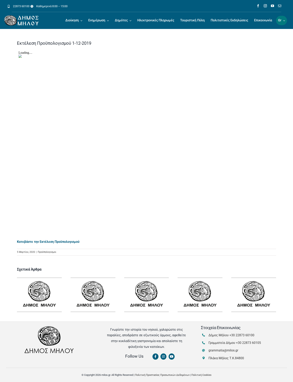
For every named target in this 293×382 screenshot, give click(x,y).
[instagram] (265, 5)
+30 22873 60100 (241, 335)
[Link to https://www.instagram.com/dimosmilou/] (163, 356)
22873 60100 (21, 6)
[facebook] (258, 5)
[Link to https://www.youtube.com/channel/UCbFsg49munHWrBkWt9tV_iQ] (172, 356)
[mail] (279, 5)
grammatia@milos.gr (223, 350)
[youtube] (272, 5)
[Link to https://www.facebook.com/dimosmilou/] (155, 356)
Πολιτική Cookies (201, 374)
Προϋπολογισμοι (47, 252)
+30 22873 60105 (248, 343)
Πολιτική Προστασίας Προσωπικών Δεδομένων (162, 374)
